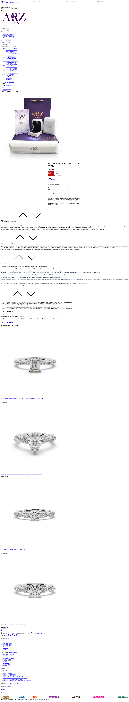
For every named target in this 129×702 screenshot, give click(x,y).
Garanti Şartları (6, 664)
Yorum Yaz (3, 322)
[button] (127, 127)
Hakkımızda (5, 640)
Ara (14, 46)
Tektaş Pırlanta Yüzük (8, 90)
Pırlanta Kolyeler (6, 61)
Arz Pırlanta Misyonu (7, 643)
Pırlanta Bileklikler (7, 65)
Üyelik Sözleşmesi (7, 661)
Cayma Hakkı (6, 663)
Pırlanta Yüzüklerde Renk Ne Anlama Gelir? (12, 679)
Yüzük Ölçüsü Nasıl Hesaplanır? (10, 670)
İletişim (4, 646)
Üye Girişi (8, 40)
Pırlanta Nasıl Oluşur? (8, 673)
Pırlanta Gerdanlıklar (7, 70)
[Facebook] (9, 635)
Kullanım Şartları (6, 665)
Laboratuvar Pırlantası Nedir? (9, 674)
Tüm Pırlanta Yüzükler (11, 50)
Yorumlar (17, 2)
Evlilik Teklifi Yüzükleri (8, 34)
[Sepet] (6, 31)
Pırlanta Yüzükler (7, 48)
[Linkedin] (16, 635)
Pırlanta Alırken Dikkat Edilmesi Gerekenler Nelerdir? (14, 676)
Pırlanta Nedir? (6, 672)
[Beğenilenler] (3, 11)
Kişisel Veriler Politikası (8, 655)
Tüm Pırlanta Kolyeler (11, 62)
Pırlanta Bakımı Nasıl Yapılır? (9, 675)
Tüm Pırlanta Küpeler (11, 58)
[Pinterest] (13, 635)
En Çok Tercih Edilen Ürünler (9, 37)
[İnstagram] (11, 635)
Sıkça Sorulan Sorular (14, 683)
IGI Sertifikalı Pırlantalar (8, 36)
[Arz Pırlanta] (14, 24)
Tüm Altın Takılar (10, 75)
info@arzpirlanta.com (39, 633)
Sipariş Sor (5, 648)
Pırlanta (5, 692)
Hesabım (5, 649)
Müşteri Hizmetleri (4, 2)
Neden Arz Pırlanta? (7, 645)
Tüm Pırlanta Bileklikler (11, 67)
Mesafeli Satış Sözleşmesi (8, 654)
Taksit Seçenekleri (51, 179)
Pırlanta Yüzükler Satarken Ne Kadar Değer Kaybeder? (15, 678)
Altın (4, 689)
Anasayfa (5, 87)
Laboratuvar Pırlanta (7, 642)
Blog (4, 668)
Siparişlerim (11, 2)
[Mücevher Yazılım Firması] (3, 699)
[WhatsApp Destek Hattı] (1, 630)
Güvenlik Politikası (7, 660)
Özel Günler (8, 686)
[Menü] (8, 31)
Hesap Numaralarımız (7, 659)
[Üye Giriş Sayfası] (2, 11)
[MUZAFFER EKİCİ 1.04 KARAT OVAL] (34, 160)
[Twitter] (15, 635)
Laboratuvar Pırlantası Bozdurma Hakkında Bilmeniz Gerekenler (17, 680)
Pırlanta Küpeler (6, 57)
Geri (1, 40)
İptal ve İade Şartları (7, 657)
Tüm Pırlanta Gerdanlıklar (12, 71)
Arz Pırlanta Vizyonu (7, 644)
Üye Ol (4, 40)
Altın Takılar (6, 74)
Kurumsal (7, 638)
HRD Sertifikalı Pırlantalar (9, 35)
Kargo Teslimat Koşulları (8, 658)
